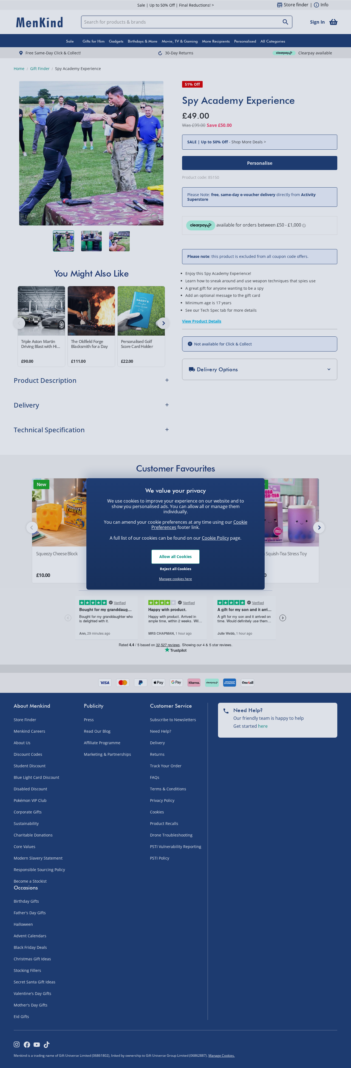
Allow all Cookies (175, 556)
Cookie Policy (215, 538)
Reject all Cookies (175, 568)
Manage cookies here (175, 579)
